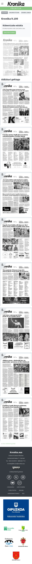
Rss (23, 493)
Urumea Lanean (26, 12)
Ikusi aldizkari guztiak (9, 443)
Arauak (21, 490)
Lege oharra (21, 487)
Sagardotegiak (14, 12)
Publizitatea (12, 490)
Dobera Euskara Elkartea (16, 455)
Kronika (4, 12)
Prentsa (16, 8)
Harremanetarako (13, 493)
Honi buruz (10, 487)
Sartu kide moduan (9, 32)
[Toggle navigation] (2, 3)
